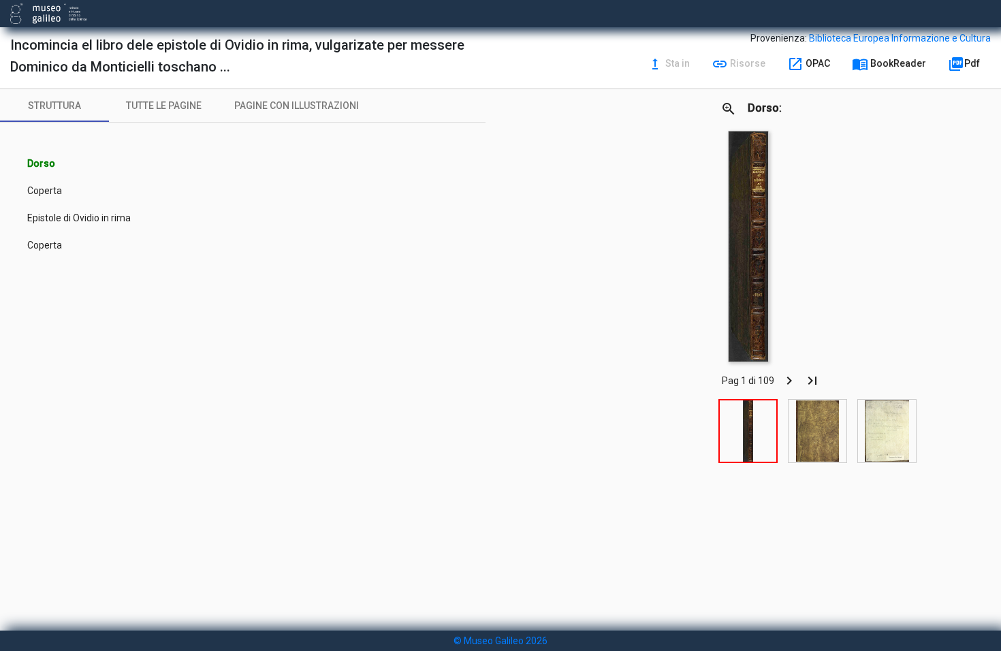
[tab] (54, 105)
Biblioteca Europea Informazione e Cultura (900, 38)
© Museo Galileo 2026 (500, 640)
